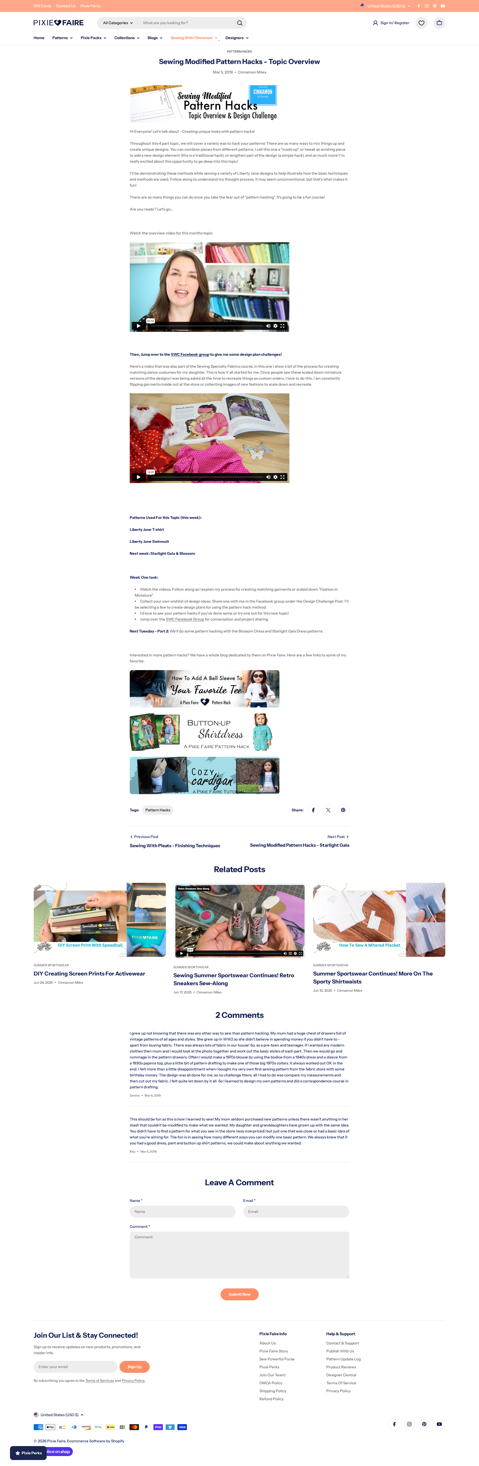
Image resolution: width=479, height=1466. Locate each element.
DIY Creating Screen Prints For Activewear (89, 973)
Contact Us (66, 5)
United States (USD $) (386, 6)
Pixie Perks (90, 5)
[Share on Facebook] (313, 810)
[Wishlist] (421, 23)
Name (136, 1200)
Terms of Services (99, 1380)
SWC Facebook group (190, 354)
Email (249, 1200)
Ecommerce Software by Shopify (95, 1441)
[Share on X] (328, 810)
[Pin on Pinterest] (343, 810)
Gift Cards (42, 5)
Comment (140, 1226)
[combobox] (172, 23)
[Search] (240, 23)
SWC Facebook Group (185, 619)
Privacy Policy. (133, 1380)
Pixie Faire (56, 1441)
